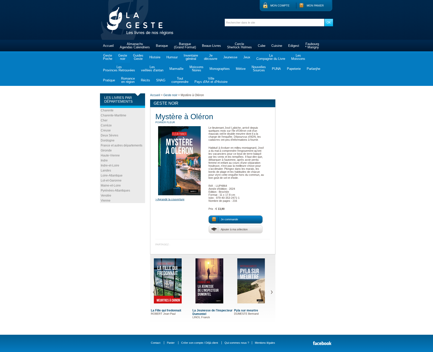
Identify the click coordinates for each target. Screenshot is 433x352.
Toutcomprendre (179, 80)
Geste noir (170, 95)
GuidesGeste (138, 57)
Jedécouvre (210, 57)
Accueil (108, 46)
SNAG (160, 80)
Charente (107, 110)
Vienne (106, 200)
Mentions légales (265, 342)
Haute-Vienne (110, 155)
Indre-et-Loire (110, 165)
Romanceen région (128, 80)
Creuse (106, 130)
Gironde (106, 150)
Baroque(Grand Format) (185, 45)
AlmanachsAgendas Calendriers (135, 45)
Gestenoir (122, 57)
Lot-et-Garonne (111, 180)
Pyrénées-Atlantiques (115, 190)
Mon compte (279, 5)
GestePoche (107, 57)
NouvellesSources (259, 68)
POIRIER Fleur (165, 122)
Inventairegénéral (191, 57)
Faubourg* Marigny (312, 45)
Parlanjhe (313, 69)
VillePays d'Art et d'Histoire (211, 80)
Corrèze (106, 125)
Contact (155, 342)
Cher (104, 120)
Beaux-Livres (211, 46)
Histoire (154, 57)
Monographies (219, 69)
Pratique (109, 80)
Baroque (162, 46)
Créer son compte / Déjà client (199, 342)
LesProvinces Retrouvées (119, 68)
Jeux (246, 57)
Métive (241, 69)
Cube (261, 46)
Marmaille (176, 69)
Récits (145, 80)
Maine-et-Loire (111, 185)
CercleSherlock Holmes (239, 45)
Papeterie (294, 69)
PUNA (276, 69)
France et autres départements (121, 145)
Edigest (293, 46)
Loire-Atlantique (112, 175)
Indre (104, 160)
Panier (171, 342)
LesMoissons (298, 57)
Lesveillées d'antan (152, 68)
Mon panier (315, 5)
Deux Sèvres (109, 135)
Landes (106, 170)
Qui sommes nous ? (237, 342)
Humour (172, 57)
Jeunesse (230, 57)
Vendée (106, 195)
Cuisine (276, 46)
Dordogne (108, 140)
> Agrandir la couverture (169, 199)
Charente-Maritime (113, 115)
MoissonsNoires (196, 68)
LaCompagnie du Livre (270, 57)
